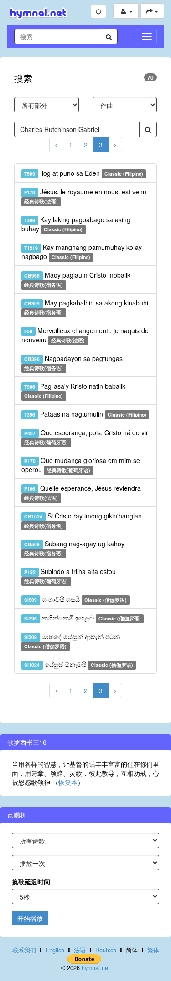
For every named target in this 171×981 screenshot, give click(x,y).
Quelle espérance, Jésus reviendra (82, 492)
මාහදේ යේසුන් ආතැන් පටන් (71, 641)
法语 (80, 950)
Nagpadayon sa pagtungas (73, 362)
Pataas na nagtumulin (85, 413)
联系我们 (24, 950)
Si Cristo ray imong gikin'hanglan (82, 520)
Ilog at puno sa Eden (83, 173)
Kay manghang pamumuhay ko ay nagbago (81, 252)
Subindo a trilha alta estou (69, 576)
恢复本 (68, 782)
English (55, 950)
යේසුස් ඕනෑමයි (78, 664)
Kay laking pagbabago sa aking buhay (75, 224)
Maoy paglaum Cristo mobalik (77, 279)
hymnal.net (96, 968)
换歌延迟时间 (31, 881)
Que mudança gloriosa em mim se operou (80, 465)
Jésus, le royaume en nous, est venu (85, 196)
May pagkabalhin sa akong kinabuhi (86, 307)
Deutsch (105, 950)
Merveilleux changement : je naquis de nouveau (85, 335)
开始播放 (30, 918)
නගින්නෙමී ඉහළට (82, 617)
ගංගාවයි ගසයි (75, 599)
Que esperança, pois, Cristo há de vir (86, 437)
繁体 (153, 950)
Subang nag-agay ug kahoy (74, 548)
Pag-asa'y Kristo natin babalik (74, 390)
